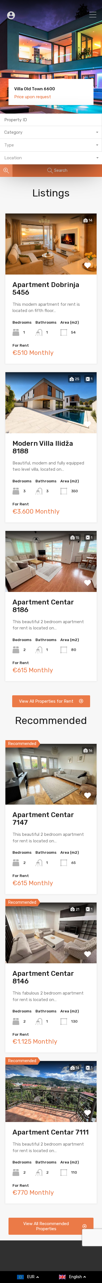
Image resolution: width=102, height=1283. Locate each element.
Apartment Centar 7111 (50, 1132)
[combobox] (51, 132)
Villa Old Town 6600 (34, 89)
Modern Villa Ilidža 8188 (42, 447)
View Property (51, 261)
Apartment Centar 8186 (43, 606)
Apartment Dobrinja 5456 (45, 288)
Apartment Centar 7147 (43, 818)
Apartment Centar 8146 (43, 977)
